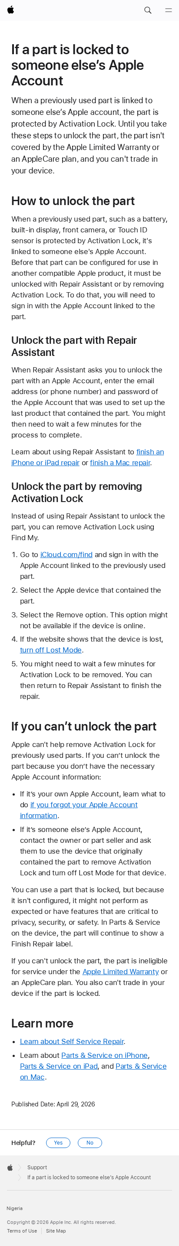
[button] (147, 10)
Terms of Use (22, 1231)
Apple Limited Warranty (121, 971)
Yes (58, 1143)
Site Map (56, 1231)
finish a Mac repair (120, 462)
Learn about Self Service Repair (71, 1041)
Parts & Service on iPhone (104, 1055)
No (89, 1143)
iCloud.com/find (66, 554)
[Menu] (168, 10)
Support (37, 1167)
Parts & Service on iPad (58, 1066)
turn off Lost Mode (51, 650)
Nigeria (15, 1208)
